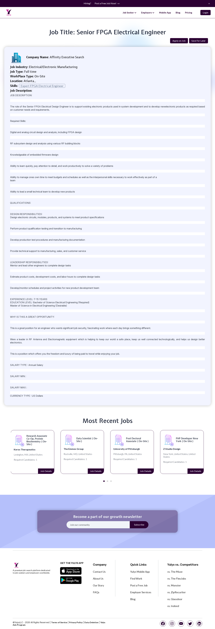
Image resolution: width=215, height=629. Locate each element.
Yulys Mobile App (140, 571)
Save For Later (198, 40)
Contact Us (99, 571)
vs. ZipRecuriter (176, 592)
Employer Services (140, 592)
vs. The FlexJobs (176, 578)
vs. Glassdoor (174, 599)
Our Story (98, 585)
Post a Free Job (139, 585)
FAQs (96, 592)
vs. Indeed (173, 606)
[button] (104, 481)
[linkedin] (199, 624)
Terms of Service (59, 622)
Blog (178, 12)
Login (205, 12)
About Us (98, 578)
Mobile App (165, 12)
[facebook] (163, 624)
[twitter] (190, 624)
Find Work (136, 578)
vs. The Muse (175, 571)
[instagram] (172, 624)
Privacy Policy (75, 622)
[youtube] (181, 624)
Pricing (188, 12)
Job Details (46, 471)
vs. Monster (174, 585)
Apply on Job (179, 40)
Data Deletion (91, 622)
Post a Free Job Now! (106, 3)
